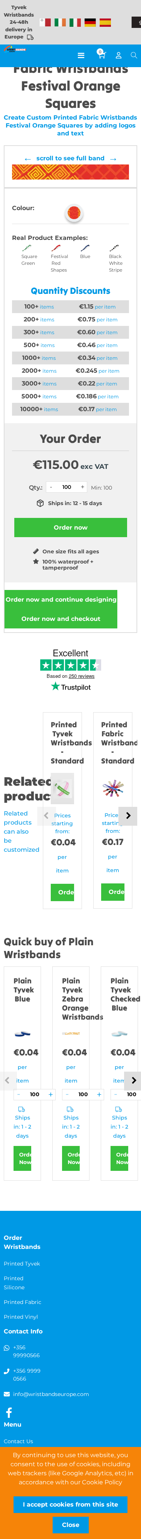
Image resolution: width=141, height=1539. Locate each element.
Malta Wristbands (45, 22)
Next (127, 816)
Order (66, 892)
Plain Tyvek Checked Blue (126, 994)
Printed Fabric (22, 1302)
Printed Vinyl (21, 1316)
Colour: (23, 208)
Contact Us (18, 1441)
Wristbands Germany (90, 22)
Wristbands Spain (105, 22)
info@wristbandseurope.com (51, 1394)
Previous (46, 816)
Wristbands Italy (75, 22)
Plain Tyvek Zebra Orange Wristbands (82, 998)
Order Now (25, 1158)
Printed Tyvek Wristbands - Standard (71, 742)
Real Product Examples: (50, 237)
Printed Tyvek (22, 1263)
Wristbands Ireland (60, 22)
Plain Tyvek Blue (24, 989)
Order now (61, 599)
